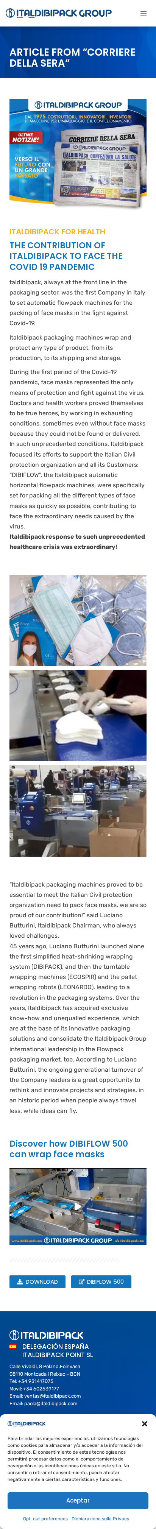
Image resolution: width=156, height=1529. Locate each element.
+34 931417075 (35, 1381)
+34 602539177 (41, 1389)
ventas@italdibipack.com (52, 1396)
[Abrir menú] (143, 13)
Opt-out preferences (45, 1518)
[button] (144, 1424)
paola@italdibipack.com (51, 1403)
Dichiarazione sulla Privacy (100, 1518)
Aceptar (78, 1500)
